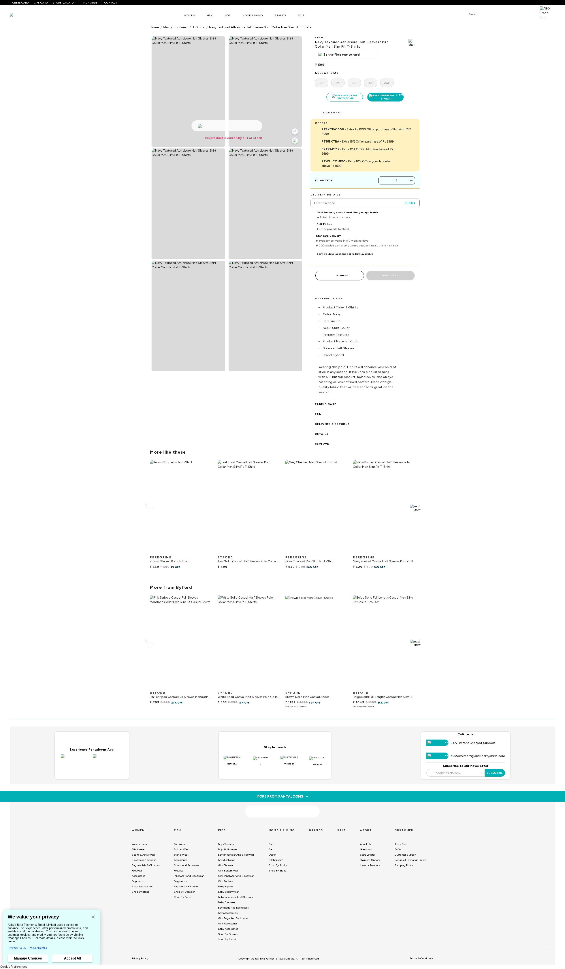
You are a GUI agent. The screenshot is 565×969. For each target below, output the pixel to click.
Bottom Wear (181, 849)
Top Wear (179, 844)
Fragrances (138, 881)
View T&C (404, 129)
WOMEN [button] (189, 15)
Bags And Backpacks (186, 886)
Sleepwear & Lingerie (144, 860)
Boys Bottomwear (228, 849)
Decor (272, 854)
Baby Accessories (228, 928)
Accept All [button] (72, 958)
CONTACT (110, 2)
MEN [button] (210, 15)
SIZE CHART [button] (332, 112)
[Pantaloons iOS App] (76, 758)
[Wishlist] (502, 14)
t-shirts (198, 27)
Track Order (401, 844)
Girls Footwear (226, 881)
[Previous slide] (150, 508)
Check (410, 203)
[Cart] (527, 14)
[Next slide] (415, 508)
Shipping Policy (404, 865)
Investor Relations (370, 865)
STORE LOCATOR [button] (64, 2)
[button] (93, 917)
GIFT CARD (41, 2)
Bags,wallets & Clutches (146, 865)
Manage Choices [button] (28, 958)
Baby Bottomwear (228, 891)
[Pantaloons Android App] (108, 758)
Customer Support (405, 854)
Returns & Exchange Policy (410, 860)
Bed (271, 849)
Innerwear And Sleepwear (189, 875)
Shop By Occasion (142, 886)
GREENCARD (20, 2)
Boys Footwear (226, 860)
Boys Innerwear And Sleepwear (236, 854)
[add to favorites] (205, 551)
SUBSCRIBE (495, 772)
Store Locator (367, 854)
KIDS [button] (227, 15)
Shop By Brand (140, 891)
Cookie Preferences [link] (13, 967)
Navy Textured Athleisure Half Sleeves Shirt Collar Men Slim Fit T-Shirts (260, 27)
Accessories (138, 875)
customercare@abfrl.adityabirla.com (478, 756)
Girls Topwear (226, 865)
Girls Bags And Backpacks (233, 918)
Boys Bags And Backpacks (233, 907)
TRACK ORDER (90, 2)
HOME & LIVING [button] (253, 15)
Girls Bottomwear (228, 870)
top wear (181, 27)
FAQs (398, 849)
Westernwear (139, 844)
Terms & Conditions (421, 958)
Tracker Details (37, 948)
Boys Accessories (227, 913)
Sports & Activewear (143, 854)
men (166, 27)
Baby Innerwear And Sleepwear (236, 897)
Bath (271, 844)
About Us (365, 844)
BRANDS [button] (280, 15)
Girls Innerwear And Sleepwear (236, 875)
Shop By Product (278, 865)
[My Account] (515, 14)
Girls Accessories (227, 923)
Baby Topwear (226, 886)
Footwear (137, 870)
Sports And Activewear (187, 865)
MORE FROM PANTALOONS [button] (282, 796)
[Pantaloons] (18, 15)
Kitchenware (276, 860)
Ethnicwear (138, 849)
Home (154, 27)
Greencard (366, 849)
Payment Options (370, 860)
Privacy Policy (17, 948)
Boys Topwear (226, 844)
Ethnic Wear (181, 854)
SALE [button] (301, 15)
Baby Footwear (226, 902)
